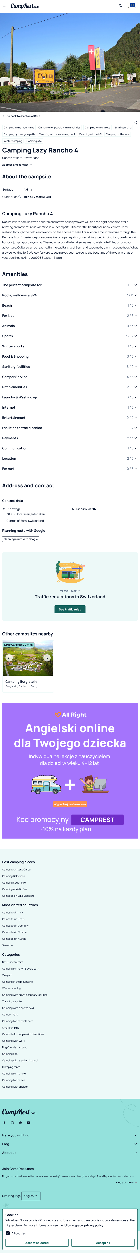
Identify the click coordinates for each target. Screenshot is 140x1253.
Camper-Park (10, 1014)
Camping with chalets (97, 127)
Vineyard (7, 975)
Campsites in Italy (12, 912)
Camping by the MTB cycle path (20, 968)
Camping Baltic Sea (13, 876)
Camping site (34, 141)
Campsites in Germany (15, 925)
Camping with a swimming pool (57, 134)
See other (8, 945)
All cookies (19, 1233)
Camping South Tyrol (14, 882)
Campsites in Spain (13, 919)
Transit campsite (12, 1001)
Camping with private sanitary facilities (24, 994)
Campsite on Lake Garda (16, 869)
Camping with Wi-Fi (90, 134)
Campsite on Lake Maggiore (18, 895)
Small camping (122, 127)
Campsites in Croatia (14, 932)
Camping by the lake (117, 134)
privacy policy (93, 1225)
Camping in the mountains (19, 127)
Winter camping (13, 141)
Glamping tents (11, 1067)
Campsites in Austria (14, 938)
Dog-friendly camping (14, 1047)
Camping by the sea (13, 1080)
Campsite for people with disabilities (59, 127)
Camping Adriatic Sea (14, 889)
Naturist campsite (12, 962)
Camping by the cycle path (19, 134)
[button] (70, 285)
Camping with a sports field (18, 1008)
